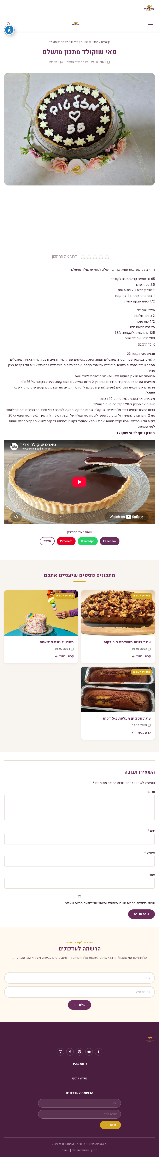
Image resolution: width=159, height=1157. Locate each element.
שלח (82, 1005)
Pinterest (66, 541)
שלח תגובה (141, 914)
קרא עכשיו (143, 656)
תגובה (151, 791)
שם (151, 830)
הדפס (47, 541)
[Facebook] (98, 1051)
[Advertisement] (79, 222)
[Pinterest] (79, 1051)
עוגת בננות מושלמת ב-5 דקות (127, 642)
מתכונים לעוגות (90, 42)
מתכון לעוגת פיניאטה (57, 642)
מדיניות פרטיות (80, 1150)
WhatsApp (87, 541)
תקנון (94, 1150)
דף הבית (105, 42)
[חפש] (8, 24)
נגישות (66, 1150)
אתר (152, 874)
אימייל (149, 852)
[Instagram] (60, 1051)
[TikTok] (70, 1051)
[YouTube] (89, 1051)
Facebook (109, 541)
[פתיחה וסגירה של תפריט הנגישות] (9, 30)
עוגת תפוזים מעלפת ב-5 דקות (127, 718)
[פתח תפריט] (151, 24)
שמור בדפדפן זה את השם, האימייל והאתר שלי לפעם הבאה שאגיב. (110, 903)
